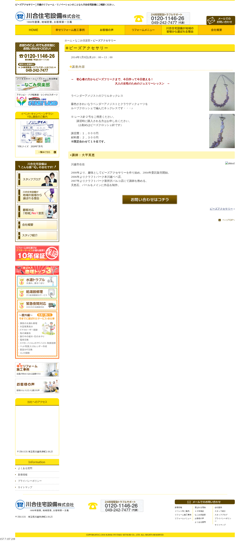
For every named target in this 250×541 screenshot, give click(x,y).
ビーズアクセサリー (221, 208)
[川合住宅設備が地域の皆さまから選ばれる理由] (180, 30)
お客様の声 (199, 518)
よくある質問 (25, 468)
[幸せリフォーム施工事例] (70, 30)
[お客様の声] (106, 30)
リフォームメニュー (183, 518)
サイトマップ (25, 487)
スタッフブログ (221, 515)
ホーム (68, 40)
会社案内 (218, 507)
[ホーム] (33, 30)
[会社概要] (216, 30)
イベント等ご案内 (182, 511)
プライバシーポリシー (30, 480)
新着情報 (22, 474)
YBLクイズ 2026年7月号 (30, 146)
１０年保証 (199, 511)
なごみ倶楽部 (82, 40)
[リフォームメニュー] (143, 30)
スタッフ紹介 (220, 511)
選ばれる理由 (200, 507)
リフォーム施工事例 (183, 515)
